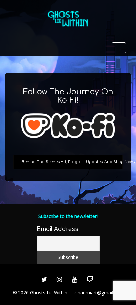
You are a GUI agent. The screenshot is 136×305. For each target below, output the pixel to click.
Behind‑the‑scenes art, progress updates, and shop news (72, 162)
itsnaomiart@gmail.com (98, 292)
